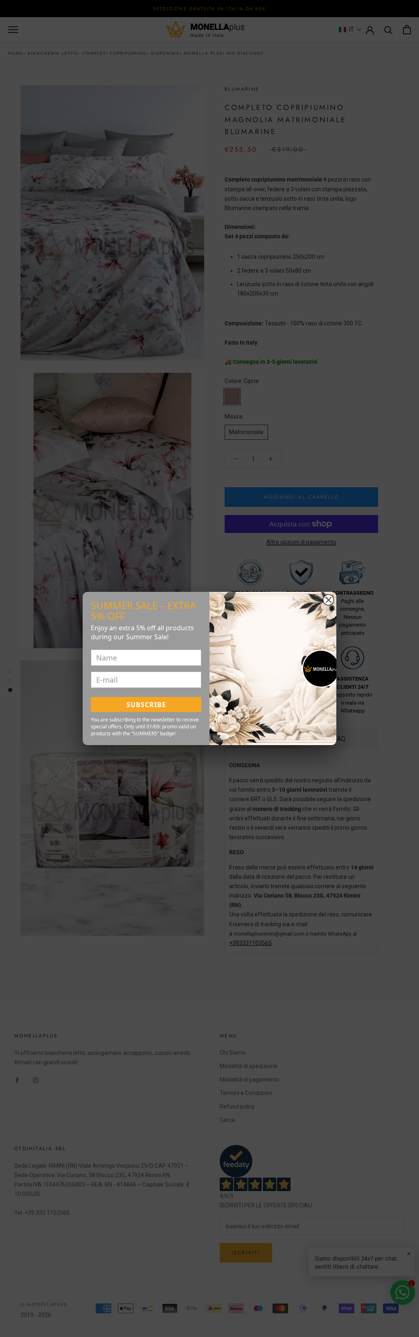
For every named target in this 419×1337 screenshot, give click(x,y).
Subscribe (146, 704)
